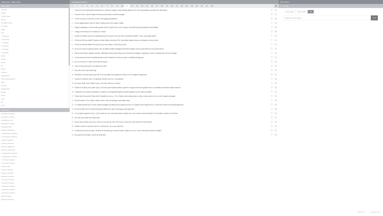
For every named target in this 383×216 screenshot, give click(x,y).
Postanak (4, 10)
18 (162, 6)
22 (182, 6)
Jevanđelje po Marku (7, 117)
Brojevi (3, 19)
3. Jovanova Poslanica (8, 193)
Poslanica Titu (5, 166)
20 (172, 6)
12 (132, 6)
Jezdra (3, 56)
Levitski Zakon (5, 16)
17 (157, 6)
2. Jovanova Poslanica (8, 189)
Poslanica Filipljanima (8, 147)
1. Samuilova (5, 36)
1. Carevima (5, 43)
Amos (3, 105)
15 (147, 6)
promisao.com (375, 212)
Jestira (3, 62)
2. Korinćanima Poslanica (9, 137)
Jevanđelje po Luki (7, 120)
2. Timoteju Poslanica (8, 163)
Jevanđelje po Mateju (8, 114)
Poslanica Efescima (7, 143)
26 (202, 6)
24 (192, 6)
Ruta (2, 33)
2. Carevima (5, 46)
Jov (2, 66)
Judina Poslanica (6, 196)
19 (167, 6)
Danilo (3, 95)
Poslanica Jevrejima (7, 173)
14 (142, 6)
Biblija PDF (361, 212)
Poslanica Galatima (7, 140)
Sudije (3, 29)
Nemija (3, 59)
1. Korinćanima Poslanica (9, 133)
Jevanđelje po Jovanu (8, 123)
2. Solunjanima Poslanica (9, 157)
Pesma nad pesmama (8, 79)
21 (177, 6)
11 (127, 6)
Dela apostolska (6, 127)
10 (122, 6)
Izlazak (3, 13)
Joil (2, 102)
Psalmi (3, 69)
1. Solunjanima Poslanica (9, 153)
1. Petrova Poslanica (7, 180)
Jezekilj (3, 92)
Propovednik (5, 76)
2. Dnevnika (4, 53)
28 (212, 6)
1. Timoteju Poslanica (8, 160)
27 (207, 6)
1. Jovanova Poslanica (8, 186)
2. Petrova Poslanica (7, 183)
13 (137, 6)
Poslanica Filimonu (7, 170)
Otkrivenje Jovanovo (7, 199)
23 (187, 6)
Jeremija (3, 85)
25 (197, 6)
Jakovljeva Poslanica (7, 176)
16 (152, 6)
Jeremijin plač (5, 89)
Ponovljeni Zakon (6, 23)
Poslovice (4, 72)
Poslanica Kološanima (8, 150)
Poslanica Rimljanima (8, 130)
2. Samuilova (5, 39)
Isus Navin (4, 26)
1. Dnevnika (4, 49)
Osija (2, 99)
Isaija (2, 82)
